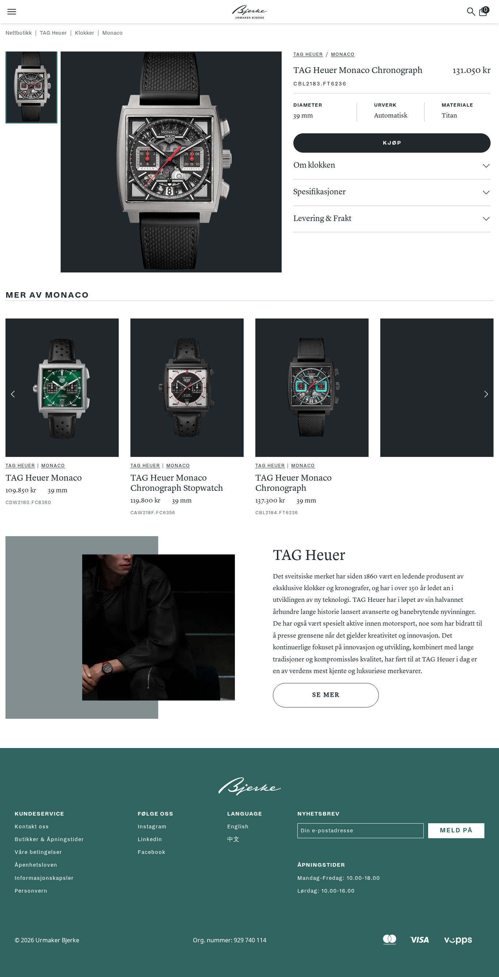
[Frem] (486, 394)
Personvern (31, 891)
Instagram (152, 826)
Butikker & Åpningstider (49, 839)
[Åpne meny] (12, 12)
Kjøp (392, 143)
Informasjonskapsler (44, 878)
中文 (233, 839)
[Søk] (471, 11)
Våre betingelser (38, 852)
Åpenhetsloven (36, 865)
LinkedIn (150, 839)
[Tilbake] (12, 394)
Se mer (326, 695)
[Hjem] (249, 12)
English (238, 826)
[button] (33, 86)
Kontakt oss (32, 826)
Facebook (151, 852)
